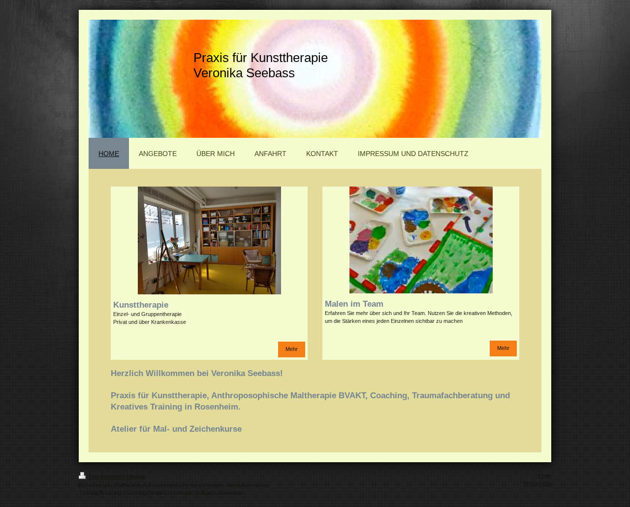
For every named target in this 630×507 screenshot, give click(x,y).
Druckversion (105, 477)
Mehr (291, 349)
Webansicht (537, 483)
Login (544, 475)
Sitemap (135, 477)
